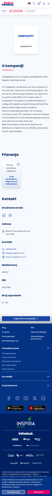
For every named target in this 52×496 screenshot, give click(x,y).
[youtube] (26, 398)
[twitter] (34, 398)
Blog (4, 327)
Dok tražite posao (9, 365)
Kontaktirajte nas (10, 341)
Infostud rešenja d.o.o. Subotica (15, 476)
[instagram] (10, 215)
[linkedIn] (4, 215)
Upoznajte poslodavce (11, 361)
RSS (32, 327)
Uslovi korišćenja (38, 332)
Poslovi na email (8, 357)
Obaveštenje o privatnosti (38, 337)
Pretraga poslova (9, 353)
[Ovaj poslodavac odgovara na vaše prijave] (18, 164)
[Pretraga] (34, 3)
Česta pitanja (8, 336)
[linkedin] (43, 398)
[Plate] (39, 3)
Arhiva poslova (8, 369)
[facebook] (8, 398)
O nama (5, 332)
